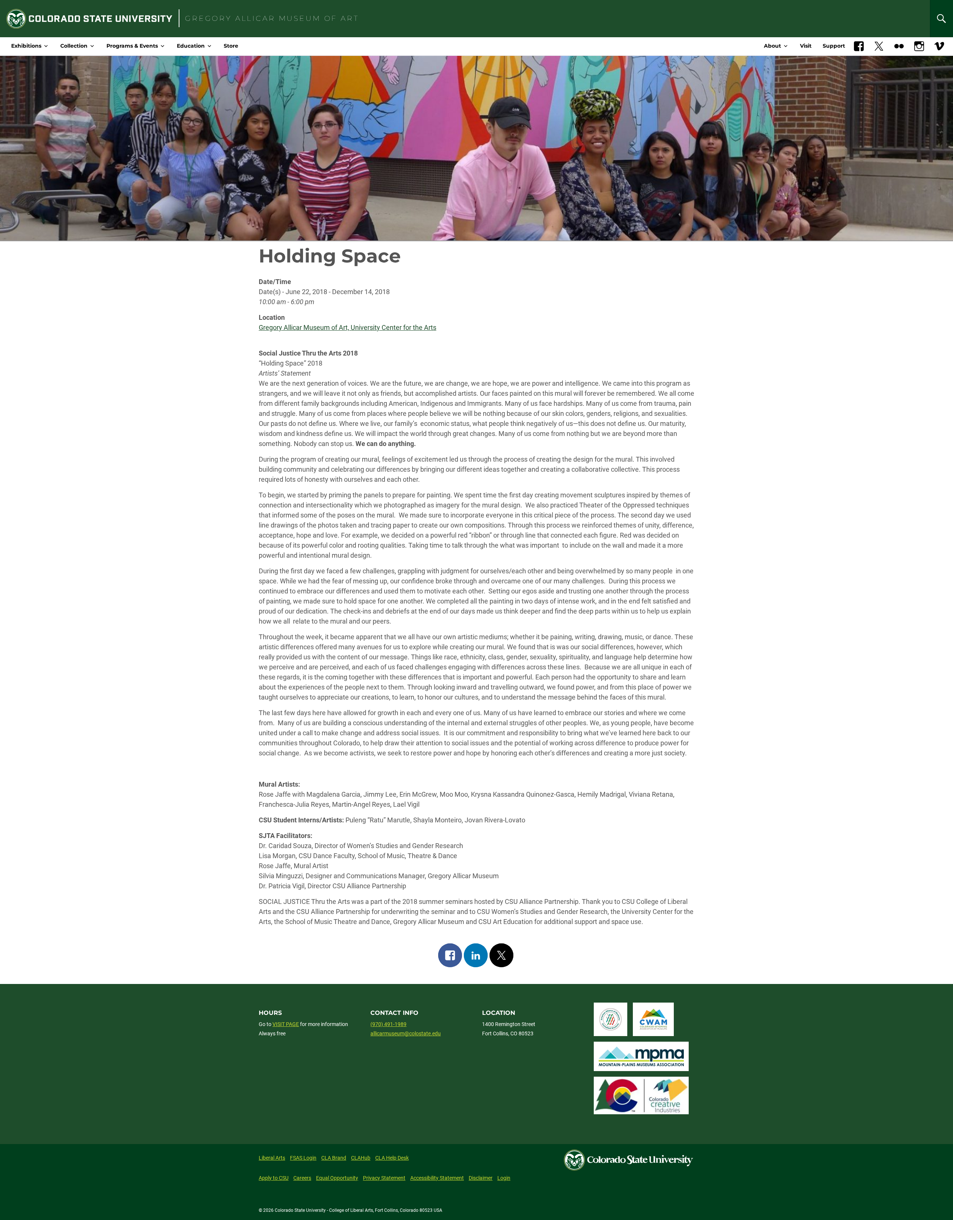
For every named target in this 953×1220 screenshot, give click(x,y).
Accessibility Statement (437, 1178)
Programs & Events (132, 45)
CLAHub (360, 1158)
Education (191, 45)
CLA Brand (333, 1158)
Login (503, 1178)
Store (231, 45)
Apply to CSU (274, 1178)
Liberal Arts (272, 1158)
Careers (302, 1178)
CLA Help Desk (392, 1158)
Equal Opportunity (337, 1178)
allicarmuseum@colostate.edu (405, 1033)
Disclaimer (481, 1178)
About (772, 45)
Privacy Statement (384, 1178)
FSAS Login (303, 1158)
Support (834, 45)
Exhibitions (26, 45)
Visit (806, 45)
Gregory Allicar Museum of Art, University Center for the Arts (347, 327)
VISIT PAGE (285, 1024)
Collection (73, 45)
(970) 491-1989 (388, 1024)
